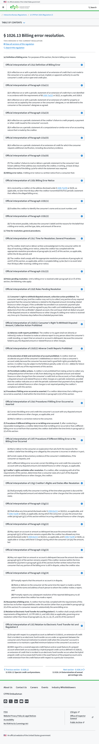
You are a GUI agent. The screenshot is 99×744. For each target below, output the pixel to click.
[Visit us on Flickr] (26, 701)
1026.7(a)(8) (14, 514)
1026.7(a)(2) (48, 95)
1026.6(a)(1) (53, 511)
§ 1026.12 (17, 670)
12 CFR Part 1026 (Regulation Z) (41, 15)
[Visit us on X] (11, 701)
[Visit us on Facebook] (5, 701)
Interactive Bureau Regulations (15, 15)
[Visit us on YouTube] (21, 701)
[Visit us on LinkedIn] (16, 701)
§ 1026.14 (73, 670)
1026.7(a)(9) (62, 188)
